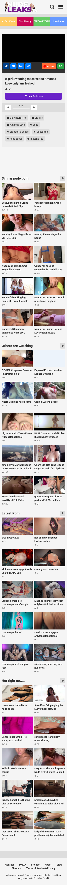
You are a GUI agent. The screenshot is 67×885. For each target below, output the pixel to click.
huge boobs (15, 138)
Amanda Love (17, 124)
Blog (59, 864)
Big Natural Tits (17, 117)
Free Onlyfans (35, 96)
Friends (35, 864)
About (48, 864)
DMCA (22, 864)
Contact (9, 864)
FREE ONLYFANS (42, 21)
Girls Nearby (25, 21)
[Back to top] (60, 878)
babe (35, 124)
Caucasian (42, 131)
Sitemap (16, 868)
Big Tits (38, 117)
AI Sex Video (8, 21)
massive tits (36, 138)
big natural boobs (19, 131)
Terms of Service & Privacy (40, 868)
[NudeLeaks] (27, 8)
